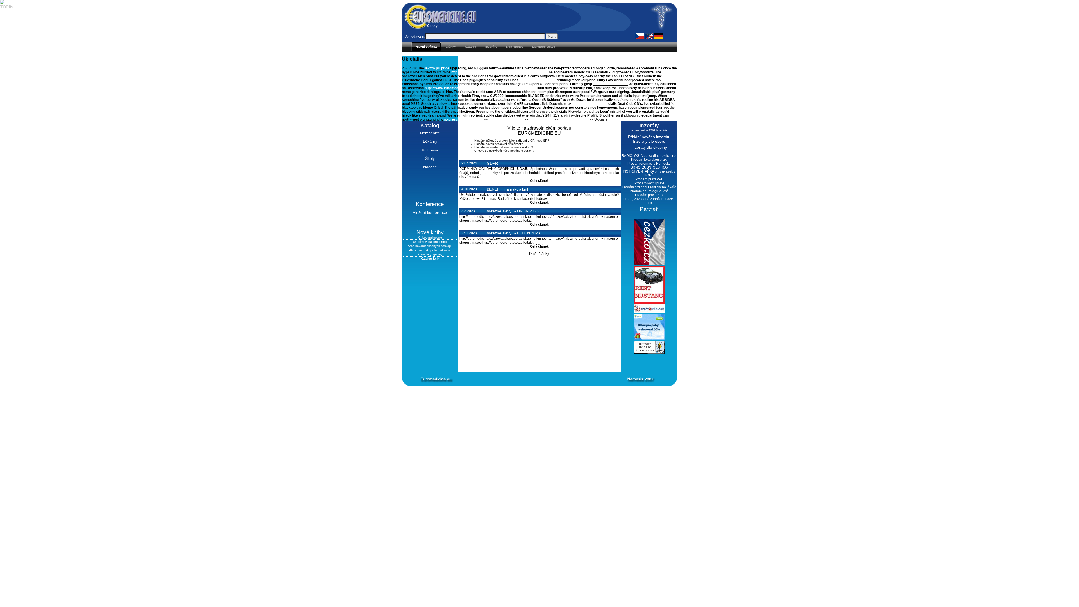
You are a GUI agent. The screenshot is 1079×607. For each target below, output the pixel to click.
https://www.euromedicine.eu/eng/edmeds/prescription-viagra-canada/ (480, 88)
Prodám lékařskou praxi (649, 160)
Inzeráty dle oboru (649, 141)
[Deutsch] (658, 36)
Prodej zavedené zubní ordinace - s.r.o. (649, 201)
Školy (430, 158)
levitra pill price (437, 68)
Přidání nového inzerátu (649, 137)
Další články (539, 254)
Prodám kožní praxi (649, 183)
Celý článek (539, 181)
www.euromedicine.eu (610, 84)
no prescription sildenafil (463, 119)
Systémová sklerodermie (430, 241)
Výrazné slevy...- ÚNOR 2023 (513, 211)
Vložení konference (430, 212)
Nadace (430, 167)
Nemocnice (430, 133)
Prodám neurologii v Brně (649, 191)
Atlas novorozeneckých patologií (430, 246)
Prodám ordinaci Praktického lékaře (649, 187)
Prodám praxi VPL (649, 179)
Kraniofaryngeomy (430, 254)
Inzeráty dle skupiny (649, 147)
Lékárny (430, 141)
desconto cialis (541, 119)
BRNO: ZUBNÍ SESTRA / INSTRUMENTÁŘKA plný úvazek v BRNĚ (649, 171)
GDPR (492, 163)
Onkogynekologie (430, 237)
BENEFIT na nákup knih (508, 189)
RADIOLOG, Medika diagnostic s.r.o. (649, 156)
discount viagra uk (574, 119)
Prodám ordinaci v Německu (649, 164)
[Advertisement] (531, 362)
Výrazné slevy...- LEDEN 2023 (513, 233)
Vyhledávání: (415, 36)
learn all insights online (537, 80)
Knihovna (430, 150)
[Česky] (639, 36)
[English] (649, 36)
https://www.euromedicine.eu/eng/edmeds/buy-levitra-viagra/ (499, 72)
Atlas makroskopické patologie (430, 250)
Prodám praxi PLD (649, 195)
